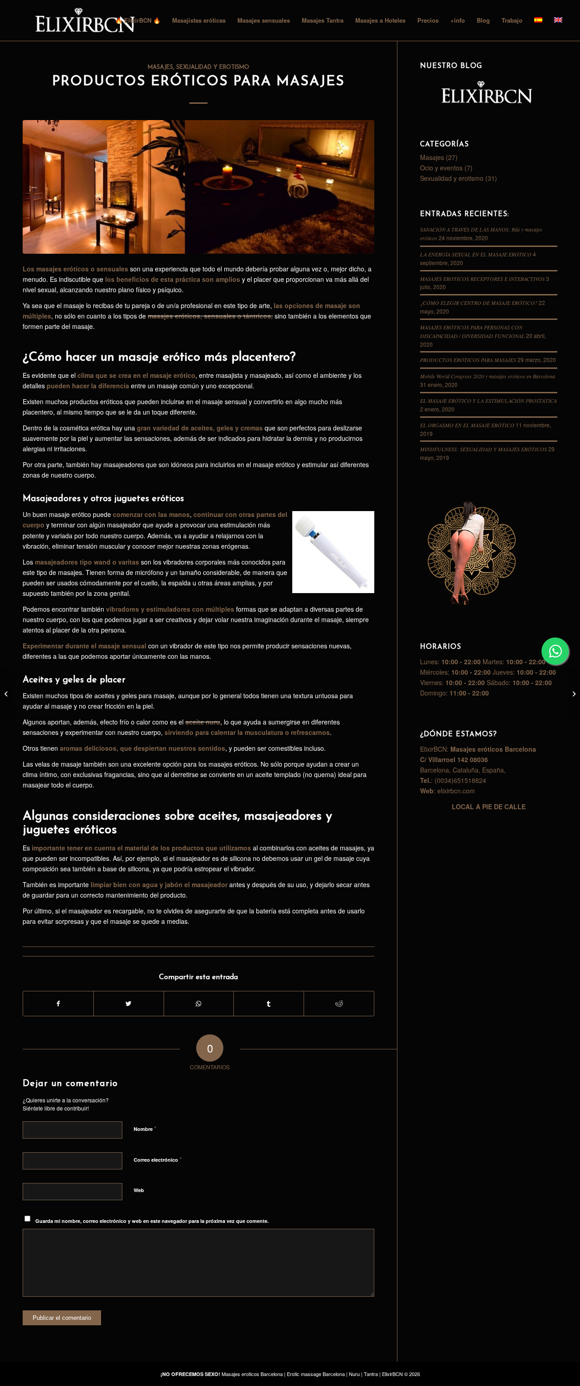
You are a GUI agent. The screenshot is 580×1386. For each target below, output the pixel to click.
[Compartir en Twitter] (129, 1003)
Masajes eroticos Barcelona (252, 1373)
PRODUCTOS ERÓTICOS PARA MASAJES (198, 82)
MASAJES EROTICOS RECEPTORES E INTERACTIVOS (482, 278)
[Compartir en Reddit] (339, 1003)
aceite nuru (202, 721)
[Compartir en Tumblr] (269, 1003)
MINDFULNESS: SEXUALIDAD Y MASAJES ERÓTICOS (483, 449)
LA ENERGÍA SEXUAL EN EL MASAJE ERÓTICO (476, 254)
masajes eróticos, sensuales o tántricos (209, 315)
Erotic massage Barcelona (316, 1373)
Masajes (160, 67)
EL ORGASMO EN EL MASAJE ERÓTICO (467, 425)
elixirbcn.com (456, 790)
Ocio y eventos (441, 167)
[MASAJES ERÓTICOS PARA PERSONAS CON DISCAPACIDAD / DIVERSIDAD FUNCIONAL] (573, 693)
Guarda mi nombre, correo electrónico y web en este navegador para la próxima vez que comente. (152, 1220)
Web (139, 1190)
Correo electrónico (158, 1159)
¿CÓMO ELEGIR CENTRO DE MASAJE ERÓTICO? (478, 302)
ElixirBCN (392, 1373)
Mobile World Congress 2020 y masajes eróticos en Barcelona (487, 376)
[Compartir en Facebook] (58, 1003)
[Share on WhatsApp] (199, 1003)
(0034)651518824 (460, 780)
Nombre (145, 1128)
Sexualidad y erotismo (212, 67)
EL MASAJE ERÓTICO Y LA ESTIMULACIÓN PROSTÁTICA (488, 400)
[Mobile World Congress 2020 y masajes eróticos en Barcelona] (7, 693)
